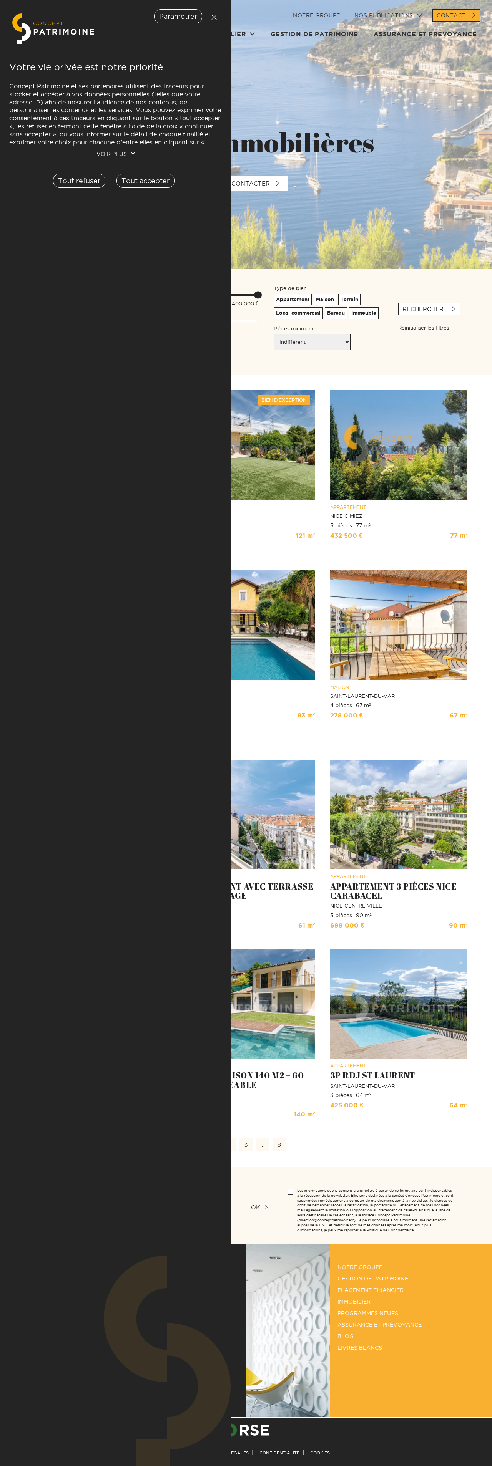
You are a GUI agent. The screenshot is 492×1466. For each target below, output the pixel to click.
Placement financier (370, 1290)
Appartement (292, 299)
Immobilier (354, 1302)
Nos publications (383, 15)
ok (255, 1207)
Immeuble (363, 313)
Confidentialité (279, 1453)
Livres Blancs (359, 1348)
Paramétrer (178, 16)
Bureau (336, 313)
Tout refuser (212, 17)
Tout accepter (145, 180)
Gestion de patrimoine (314, 33)
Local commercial (298, 313)
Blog (345, 1336)
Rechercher (423, 309)
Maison (325, 299)
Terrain (349, 299)
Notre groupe (316, 15)
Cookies (320, 1453)
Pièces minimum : (295, 328)
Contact (451, 15)
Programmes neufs (367, 1313)
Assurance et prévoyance (425, 33)
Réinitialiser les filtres (423, 327)
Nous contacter (241, 183)
